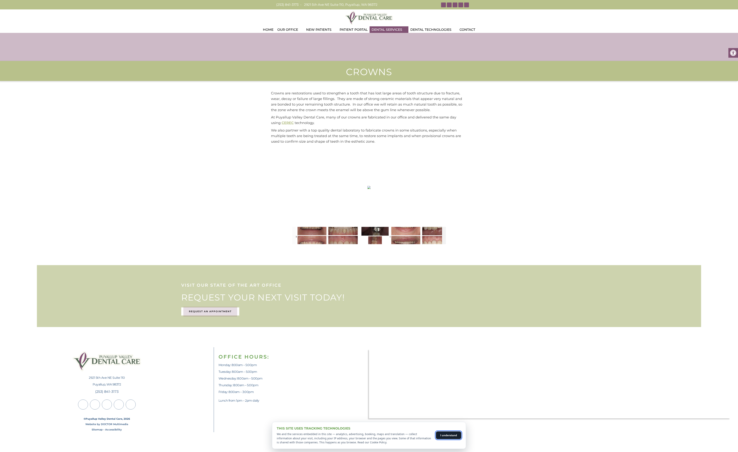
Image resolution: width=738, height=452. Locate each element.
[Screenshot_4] (342, 235)
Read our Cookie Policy (371, 442)
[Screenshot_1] (436, 236)
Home (268, 30)
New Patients (319, 30)
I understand (448, 435)
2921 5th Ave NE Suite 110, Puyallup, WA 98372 (340, 5)
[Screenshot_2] (405, 235)
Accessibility (113, 429)
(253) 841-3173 (287, 5)
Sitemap (97, 429)
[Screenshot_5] (374, 235)
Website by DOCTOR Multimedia (106, 424)
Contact (467, 30)
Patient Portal (354, 30)
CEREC (288, 123)
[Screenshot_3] (311, 235)
